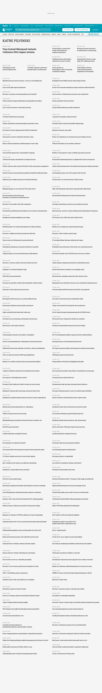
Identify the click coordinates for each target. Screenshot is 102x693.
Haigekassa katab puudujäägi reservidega (16, 217)
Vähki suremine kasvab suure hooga (14, 413)
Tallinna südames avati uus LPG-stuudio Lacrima (68, 691)
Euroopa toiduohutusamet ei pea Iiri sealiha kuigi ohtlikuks (72, 391)
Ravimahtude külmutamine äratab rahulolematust (68, 195)
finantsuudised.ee (49, 25)
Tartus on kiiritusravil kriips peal (63, 653)
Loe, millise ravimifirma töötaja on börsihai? (66, 463)
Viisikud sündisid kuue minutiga (13, 117)
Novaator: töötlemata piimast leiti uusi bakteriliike (69, 625)
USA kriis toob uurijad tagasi (12, 479)
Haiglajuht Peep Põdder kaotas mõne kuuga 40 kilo (69, 81)
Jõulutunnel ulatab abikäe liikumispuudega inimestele (70, 499)
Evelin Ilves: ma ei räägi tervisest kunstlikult (67, 537)
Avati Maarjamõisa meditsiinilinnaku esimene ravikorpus (22, 492)
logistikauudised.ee (89, 25)
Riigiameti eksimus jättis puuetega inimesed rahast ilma (21, 391)
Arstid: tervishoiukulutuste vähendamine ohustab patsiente (22, 341)
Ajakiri (59, 34)
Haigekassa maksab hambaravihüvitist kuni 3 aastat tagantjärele (24, 397)
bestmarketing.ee (25, 25)
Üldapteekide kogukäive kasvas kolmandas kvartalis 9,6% (22, 530)
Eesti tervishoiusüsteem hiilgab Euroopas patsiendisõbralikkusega (74, 685)
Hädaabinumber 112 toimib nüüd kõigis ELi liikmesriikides (22, 227)
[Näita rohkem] (96, 26)
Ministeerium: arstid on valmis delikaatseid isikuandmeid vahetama (75, 211)
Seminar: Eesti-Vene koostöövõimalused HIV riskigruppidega (23, 499)
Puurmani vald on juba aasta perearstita (16, 289)
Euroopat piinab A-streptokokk (62, 456)
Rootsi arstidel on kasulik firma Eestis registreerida (69, 397)
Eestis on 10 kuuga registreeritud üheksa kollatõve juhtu (21, 595)
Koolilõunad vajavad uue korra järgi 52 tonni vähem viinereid (72, 559)
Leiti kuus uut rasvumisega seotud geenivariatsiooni (20, 319)
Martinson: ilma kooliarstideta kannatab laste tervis (69, 640)
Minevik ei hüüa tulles (59, 579)
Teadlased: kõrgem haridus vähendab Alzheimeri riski (70, 615)
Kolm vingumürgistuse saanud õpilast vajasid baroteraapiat (22, 633)
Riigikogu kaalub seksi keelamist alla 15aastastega (69, 420)
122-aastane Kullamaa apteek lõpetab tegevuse (67, 413)
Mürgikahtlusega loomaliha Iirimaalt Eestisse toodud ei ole (22, 420)
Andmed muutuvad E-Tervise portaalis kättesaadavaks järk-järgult (25, 521)
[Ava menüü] (10, 26)
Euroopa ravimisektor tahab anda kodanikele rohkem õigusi (22, 283)
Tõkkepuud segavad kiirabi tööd (62, 355)
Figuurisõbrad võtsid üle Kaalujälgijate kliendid (68, 361)
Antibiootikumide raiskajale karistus (15, 433)
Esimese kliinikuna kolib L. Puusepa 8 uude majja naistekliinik (72, 479)
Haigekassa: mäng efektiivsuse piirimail (16, 469)
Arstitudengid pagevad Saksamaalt (64, 449)
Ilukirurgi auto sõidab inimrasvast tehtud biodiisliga (20, 179)
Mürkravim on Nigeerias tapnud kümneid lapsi (67, 227)
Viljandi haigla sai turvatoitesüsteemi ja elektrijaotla (20, 253)
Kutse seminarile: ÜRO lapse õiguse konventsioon (68, 427)
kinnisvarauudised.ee (78, 25)
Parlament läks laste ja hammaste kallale (66, 443)
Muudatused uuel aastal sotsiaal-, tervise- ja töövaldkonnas (22, 81)
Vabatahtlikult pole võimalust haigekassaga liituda (20, 653)
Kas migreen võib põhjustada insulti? (15, 377)
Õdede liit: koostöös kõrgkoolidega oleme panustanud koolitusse (24, 671)
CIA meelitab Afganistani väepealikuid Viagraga (19, 153)
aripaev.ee (16, 25)
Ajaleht (54, 34)
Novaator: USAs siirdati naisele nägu (64, 233)
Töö (82, 34)
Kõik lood (11, 34)
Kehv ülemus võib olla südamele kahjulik (65, 515)
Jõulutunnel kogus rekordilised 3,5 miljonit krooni (19, 159)
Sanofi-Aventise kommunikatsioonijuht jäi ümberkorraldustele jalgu (25, 173)
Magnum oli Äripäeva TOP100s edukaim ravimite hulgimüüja (23, 515)
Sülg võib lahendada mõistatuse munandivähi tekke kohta (71, 189)
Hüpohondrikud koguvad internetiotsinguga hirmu (69, 485)
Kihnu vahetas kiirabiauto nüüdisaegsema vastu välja (20, 143)
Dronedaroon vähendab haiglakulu (63, 595)
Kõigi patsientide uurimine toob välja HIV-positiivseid (20, 537)
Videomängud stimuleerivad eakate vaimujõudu (18, 335)
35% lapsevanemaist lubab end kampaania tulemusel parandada (73, 348)
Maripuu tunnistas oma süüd (61, 130)
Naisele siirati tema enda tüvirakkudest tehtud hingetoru (71, 678)
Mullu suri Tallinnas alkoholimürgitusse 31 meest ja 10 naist (72, 566)
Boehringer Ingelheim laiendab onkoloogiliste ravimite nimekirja (24, 485)
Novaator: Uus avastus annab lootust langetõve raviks (20, 566)
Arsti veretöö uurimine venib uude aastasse (17, 107)
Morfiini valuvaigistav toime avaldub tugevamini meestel (71, 153)
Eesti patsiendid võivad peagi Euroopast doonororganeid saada (23, 449)
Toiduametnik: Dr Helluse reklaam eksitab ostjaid (19, 543)
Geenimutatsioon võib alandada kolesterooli (67, 341)
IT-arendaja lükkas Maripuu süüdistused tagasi (67, 240)
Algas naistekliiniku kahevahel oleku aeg (16, 312)
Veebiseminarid (45, 34)
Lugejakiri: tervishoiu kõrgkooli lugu (15, 269)
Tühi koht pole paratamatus (12, 276)
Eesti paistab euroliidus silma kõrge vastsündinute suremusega (73, 371)
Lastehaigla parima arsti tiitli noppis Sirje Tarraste (69, 173)
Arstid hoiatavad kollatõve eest (13, 615)
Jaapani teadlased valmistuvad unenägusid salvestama (21, 371)
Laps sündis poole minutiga (61, 671)
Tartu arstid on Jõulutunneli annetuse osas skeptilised (70, 94)
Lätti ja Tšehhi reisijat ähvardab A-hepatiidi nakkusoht (70, 647)
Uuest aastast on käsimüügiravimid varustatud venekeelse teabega (62, 69)
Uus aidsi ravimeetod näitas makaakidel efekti (67, 299)
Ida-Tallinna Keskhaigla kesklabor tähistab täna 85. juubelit (72, 543)
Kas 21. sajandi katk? (59, 530)
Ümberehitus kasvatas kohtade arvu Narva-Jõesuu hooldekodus (24, 348)
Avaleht (5, 34)
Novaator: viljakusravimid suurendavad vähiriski (19, 233)
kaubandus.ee (68, 25)
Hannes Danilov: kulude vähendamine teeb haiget (19, 553)
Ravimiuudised (19, 34)
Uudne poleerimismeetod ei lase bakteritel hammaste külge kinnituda (75, 166)
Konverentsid (36, 34)
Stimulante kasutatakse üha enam (63, 469)
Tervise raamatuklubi (73, 34)
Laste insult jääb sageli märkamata (14, 87)
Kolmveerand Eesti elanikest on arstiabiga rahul (68, 269)
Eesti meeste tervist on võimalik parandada (17, 559)
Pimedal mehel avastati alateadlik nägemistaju (68, 123)
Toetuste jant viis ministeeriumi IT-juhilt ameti (67, 179)
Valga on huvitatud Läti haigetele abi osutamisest (68, 305)
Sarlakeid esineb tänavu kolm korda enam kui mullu (69, 407)
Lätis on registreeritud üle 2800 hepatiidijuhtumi (19, 355)
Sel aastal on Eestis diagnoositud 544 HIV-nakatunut (20, 130)
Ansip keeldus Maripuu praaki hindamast (66, 107)
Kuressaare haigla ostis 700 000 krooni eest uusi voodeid (71, 253)
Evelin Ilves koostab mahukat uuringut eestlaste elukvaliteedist (73, 87)
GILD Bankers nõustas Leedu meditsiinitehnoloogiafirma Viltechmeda (85, 69)
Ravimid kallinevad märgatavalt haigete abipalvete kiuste (22, 685)
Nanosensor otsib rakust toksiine (13, 325)
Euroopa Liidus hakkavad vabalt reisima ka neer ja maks (21, 384)
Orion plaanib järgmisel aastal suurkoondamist (67, 609)
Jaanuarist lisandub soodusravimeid (64, 117)
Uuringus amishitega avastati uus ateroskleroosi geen (70, 204)
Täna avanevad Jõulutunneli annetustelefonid (18, 240)
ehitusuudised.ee (39, 25)
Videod (64, 34)
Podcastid (28, 34)
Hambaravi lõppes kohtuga (11, 678)
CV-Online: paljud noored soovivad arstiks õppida (19, 456)
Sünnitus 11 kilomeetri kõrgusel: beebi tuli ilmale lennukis (71, 633)
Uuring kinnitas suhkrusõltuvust (63, 377)
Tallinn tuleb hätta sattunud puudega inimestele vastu (20, 123)
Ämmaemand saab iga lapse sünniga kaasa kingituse (69, 384)
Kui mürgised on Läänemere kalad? (14, 443)
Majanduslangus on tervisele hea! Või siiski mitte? (19, 189)
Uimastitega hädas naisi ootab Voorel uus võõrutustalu (70, 492)
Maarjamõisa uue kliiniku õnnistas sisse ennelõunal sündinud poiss (74, 283)
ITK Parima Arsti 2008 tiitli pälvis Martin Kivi (67, 217)
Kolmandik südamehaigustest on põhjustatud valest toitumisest (73, 159)
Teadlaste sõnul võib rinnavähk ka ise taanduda (18, 579)
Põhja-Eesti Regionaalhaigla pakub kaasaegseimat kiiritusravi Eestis (25, 640)
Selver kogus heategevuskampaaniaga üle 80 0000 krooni (71, 312)
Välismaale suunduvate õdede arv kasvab (66, 553)
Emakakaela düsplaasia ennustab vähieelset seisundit (20, 247)
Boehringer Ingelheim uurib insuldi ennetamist (18, 305)
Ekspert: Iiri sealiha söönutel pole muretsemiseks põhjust (21, 361)
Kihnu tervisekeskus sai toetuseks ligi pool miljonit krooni (71, 137)
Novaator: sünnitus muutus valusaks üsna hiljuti (68, 589)
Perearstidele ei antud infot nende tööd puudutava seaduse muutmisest (61, 50)
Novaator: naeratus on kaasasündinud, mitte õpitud (19, 94)
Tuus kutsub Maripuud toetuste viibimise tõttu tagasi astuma (19, 51)
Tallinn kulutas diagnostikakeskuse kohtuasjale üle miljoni (22, 101)
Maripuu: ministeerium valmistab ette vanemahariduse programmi (74, 663)
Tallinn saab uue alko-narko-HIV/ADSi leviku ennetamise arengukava (26, 166)
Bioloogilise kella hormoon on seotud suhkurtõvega (20, 299)
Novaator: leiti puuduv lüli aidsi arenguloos (17, 204)
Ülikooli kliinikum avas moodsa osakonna (66, 143)
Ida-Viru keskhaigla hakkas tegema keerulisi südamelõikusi (72, 335)
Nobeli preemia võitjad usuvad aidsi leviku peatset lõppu (21, 505)
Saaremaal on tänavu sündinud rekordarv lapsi (18, 137)
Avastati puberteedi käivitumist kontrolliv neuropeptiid (70, 289)
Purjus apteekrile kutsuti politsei (63, 101)
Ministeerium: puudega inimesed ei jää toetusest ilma (69, 276)
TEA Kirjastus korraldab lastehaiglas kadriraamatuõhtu (21, 609)
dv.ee (32, 25)
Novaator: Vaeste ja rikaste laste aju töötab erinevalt (20, 263)
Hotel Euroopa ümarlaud (11, 427)
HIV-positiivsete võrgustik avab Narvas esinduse (68, 319)
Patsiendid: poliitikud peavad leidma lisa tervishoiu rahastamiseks (25, 211)
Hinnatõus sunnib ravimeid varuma (14, 589)
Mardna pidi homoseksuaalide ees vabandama (18, 407)
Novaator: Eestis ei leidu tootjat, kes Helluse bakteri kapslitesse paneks (75, 602)
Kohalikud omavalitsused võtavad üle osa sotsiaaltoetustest (72, 247)
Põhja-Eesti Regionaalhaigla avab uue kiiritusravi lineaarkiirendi (24, 691)
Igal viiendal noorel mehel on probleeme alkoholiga (19, 463)
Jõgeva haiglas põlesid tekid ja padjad (15, 602)
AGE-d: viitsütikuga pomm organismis (15, 573)
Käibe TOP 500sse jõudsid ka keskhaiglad (65, 505)
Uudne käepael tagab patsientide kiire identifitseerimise (70, 263)
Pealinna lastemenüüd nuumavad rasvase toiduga (68, 325)
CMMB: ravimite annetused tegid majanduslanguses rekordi (72, 573)
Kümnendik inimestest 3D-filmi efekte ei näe (17, 647)
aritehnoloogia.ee (59, 25)
